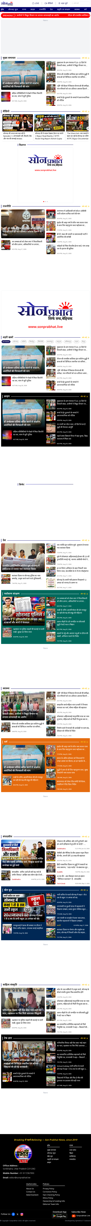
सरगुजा (59, 342)
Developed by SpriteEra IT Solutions (78, 1221)
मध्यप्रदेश (72, 1159)
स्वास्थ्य (77, 9)
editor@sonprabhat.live (19, 1178)
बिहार (71, 1153)
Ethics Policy (48, 1198)
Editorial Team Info (51, 1204)
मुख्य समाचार (51, 1150)
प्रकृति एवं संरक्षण (63, 9)
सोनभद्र (15, 342)
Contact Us (30, 1192)
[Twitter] (17, 1214)
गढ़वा (76, 342)
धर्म (85, 9)
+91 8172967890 (26, 1173)
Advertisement (32, 1195)
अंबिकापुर (68, 342)
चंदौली (24, 342)
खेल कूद (50, 1156)
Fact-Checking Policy (51, 1195)
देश (51, 9)
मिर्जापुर (31, 342)
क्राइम (33, 9)
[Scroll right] (88, 128)
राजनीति (42, 9)
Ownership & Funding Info (54, 1201)
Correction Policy (50, 1192)
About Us (30, 1189)
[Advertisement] (45, 38)
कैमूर (83, 342)
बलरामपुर (50, 342)
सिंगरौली (40, 342)
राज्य (24, 9)
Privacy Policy (48, 1189)
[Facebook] (13, 1214)
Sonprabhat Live (83, 1216)
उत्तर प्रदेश (72, 1150)
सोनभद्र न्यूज (13, 9)
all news (6, 342)
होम (2, 9)
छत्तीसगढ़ (72, 1156)
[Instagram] (22, 1214)
